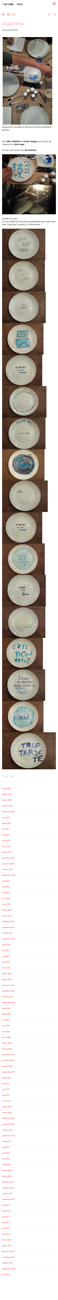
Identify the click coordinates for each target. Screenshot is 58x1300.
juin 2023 (5, 829)
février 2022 (7, 910)
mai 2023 (5, 835)
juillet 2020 (6, 1014)
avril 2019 (6, 1095)
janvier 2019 (7, 1112)
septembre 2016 (8, 1269)
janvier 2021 (7, 979)
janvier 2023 (7, 852)
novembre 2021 (8, 927)
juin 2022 (5, 887)
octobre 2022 (7, 869)
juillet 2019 (6, 1078)
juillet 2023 (6, 823)
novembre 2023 (8, 811)
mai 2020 (5, 1025)
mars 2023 (6, 846)
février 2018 (7, 1170)
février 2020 (7, 1043)
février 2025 (7, 800)
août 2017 (6, 1205)
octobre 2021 (7, 933)
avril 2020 (6, 1031)
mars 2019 (6, 1101)
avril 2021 (6, 962)
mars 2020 (6, 1037)
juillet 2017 (6, 1211)
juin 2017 (5, 1217)
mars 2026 (6, 788)
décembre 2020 (8, 985)
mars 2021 (6, 968)
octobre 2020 (7, 996)
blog (11, 14)
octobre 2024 (7, 806)
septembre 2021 (8, 939)
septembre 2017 (8, 1199)
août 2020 (6, 1008)
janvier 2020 (7, 1049)
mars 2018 (6, 1164)
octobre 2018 (7, 1130)
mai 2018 (5, 1153)
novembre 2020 (8, 991)
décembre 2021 (8, 921)
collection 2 (13, 24)
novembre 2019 (8, 1060)
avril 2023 (6, 840)
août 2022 (6, 881)
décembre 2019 (8, 1054)
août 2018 (6, 1141)
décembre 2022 (8, 858)
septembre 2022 (8, 875)
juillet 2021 (6, 944)
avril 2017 (6, 1228)
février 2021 (7, 973)
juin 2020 (5, 1020)
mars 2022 (6, 904)
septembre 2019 (8, 1072)
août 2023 (6, 817)
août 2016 (6, 1274)
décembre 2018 (8, 1118)
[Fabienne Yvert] (12, 4)
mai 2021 (5, 956)
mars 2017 (6, 1234)
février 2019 (7, 1106)
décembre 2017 (8, 1182)
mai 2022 (5, 892)
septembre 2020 (8, 1002)
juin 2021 (5, 950)
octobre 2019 (7, 1066)
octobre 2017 (7, 1193)
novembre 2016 (8, 1257)
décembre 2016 (8, 1251)
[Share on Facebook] (3, 776)
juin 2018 (5, 1147)
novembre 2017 (8, 1188)
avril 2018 (6, 1159)
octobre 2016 (7, 1263)
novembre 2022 (8, 863)
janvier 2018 (7, 1176)
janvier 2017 (7, 1245)
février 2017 (7, 1240)
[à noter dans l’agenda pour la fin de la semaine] (55, 14)
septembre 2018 (8, 1135)
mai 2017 (5, 1222)
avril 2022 (6, 898)
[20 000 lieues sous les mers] (49, 14)
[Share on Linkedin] (11, 776)
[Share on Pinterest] (7, 776)
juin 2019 (5, 1083)
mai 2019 (5, 1089)
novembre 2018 (8, 1124)
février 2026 (7, 794)
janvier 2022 (7, 916)
